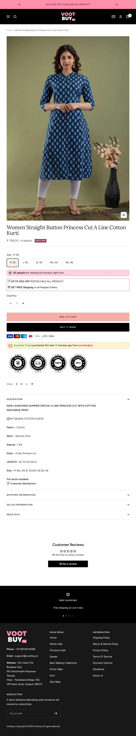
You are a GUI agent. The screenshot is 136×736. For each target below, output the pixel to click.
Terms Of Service (102, 656)
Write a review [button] (68, 563)
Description (15, 399)
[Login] (120, 16)
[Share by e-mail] (32, 384)
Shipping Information (21, 495)
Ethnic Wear (56, 669)
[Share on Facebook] (17, 384)
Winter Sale (56, 643)
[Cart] (127, 16)
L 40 (25, 262)
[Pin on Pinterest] (21, 384)
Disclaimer (98, 669)
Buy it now (68, 327)
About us (98, 675)
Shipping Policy (101, 637)
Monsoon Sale (58, 650)
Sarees (53, 656)
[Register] (55, 713)
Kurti (52, 675)
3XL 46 (69, 262)
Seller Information (20, 504)
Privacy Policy (100, 650)
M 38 (12, 262)
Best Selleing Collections (63, 662)
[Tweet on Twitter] (26, 384)
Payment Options (102, 662)
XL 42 (39, 262)
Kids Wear (55, 681)
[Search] (15, 16)
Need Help (13, 514)
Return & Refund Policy (105, 643)
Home (10, 30)
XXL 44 (54, 262)
